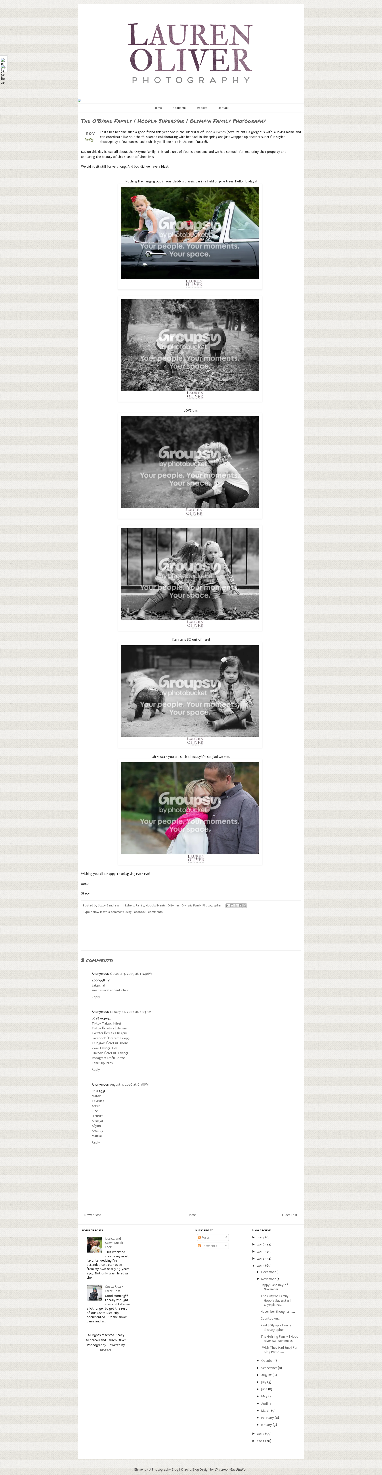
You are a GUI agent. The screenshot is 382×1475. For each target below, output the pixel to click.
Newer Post (92, 1215)
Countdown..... (271, 1318)
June (264, 1389)
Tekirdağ (98, 1101)
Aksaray (97, 1131)
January (267, 1425)
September (269, 1368)
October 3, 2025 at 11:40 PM (131, 974)
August (267, 1375)
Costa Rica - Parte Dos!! (114, 1289)
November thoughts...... (278, 1312)
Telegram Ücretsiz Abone (110, 1043)
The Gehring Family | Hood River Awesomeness (279, 1339)
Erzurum (97, 1116)
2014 (261, 1258)
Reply (96, 997)
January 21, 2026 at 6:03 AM (130, 1012)
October (268, 1361)
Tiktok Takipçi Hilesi (106, 1023)
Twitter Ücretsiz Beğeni (109, 1033)
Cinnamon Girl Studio (230, 1469)
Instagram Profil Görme (108, 1058)
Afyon (96, 1126)
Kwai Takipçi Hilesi (105, 1048)
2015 (261, 1251)
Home (158, 107)
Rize (95, 1111)
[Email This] (227, 905)
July (264, 1382)
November (269, 1279)
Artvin (96, 1106)
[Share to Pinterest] (244, 905)
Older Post (290, 1215)
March (266, 1411)
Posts (205, 1237)
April (265, 1404)
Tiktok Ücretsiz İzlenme (109, 1028)
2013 (261, 1266)
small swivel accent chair (110, 990)
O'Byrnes (174, 905)
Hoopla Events (215, 132)
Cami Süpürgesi (102, 1063)
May (264, 1396)
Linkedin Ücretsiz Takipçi (110, 1053)
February (268, 1418)
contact (223, 107)
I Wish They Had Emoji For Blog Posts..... (279, 1350)
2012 (261, 1434)
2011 (261, 1441)
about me (179, 107)
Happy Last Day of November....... (274, 1287)
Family (140, 905)
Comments (209, 1246)
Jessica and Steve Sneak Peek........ (114, 1243)
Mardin (96, 1096)
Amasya (97, 1121)
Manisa (97, 1136)
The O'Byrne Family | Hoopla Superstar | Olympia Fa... (276, 1300)
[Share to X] (236, 905)
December (269, 1272)
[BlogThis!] (232, 905)
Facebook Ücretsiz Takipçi (111, 1038)
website (202, 107)
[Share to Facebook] (240, 905)
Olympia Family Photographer (201, 905)
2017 (261, 1237)
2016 (261, 1244)
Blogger (105, 1350)
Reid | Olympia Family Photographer (276, 1327)
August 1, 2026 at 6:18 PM (129, 1084)
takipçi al (98, 985)
